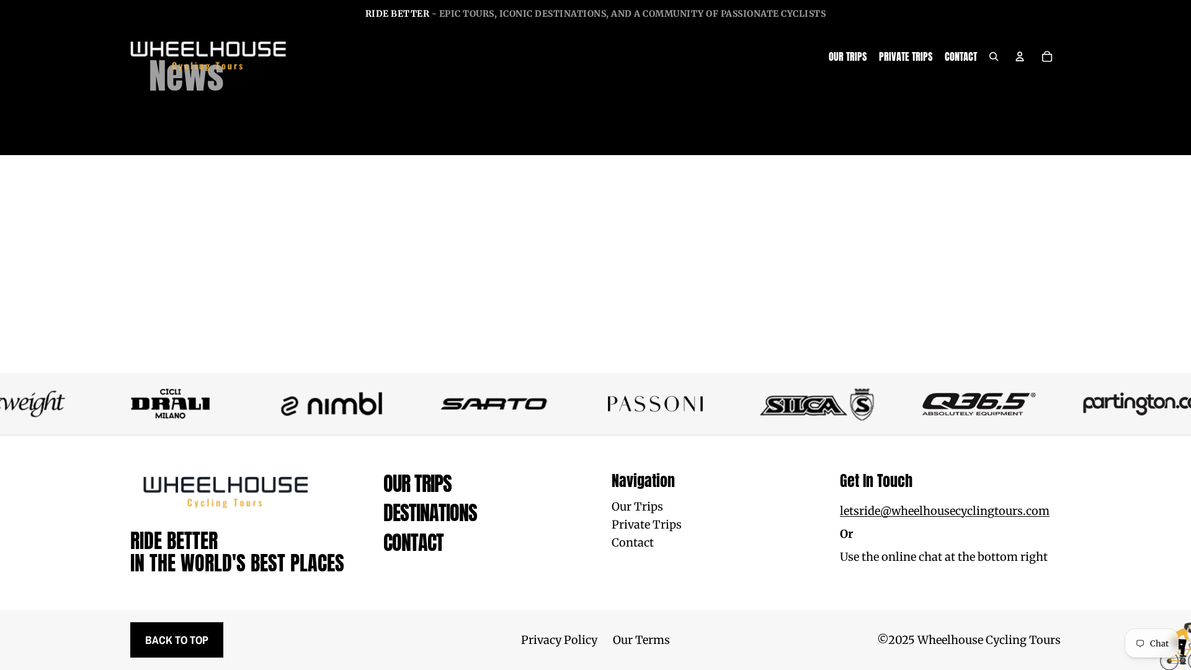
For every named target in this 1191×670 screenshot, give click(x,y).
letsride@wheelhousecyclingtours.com (945, 511)
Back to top (176, 640)
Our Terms (641, 640)
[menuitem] (848, 56)
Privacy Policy (559, 640)
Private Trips (647, 524)
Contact (413, 542)
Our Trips (417, 483)
